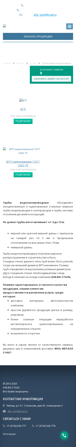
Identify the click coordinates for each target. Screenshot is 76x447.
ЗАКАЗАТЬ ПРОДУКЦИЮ (38, 36)
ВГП (23, 109)
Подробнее (23, 121)
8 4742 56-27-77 (44, 5)
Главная (7, 63)
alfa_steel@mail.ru (45, 15)
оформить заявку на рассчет (51, 78)
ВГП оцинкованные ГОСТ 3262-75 (23, 163)
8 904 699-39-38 (49, 10)
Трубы (33, 63)
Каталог (20, 63)
